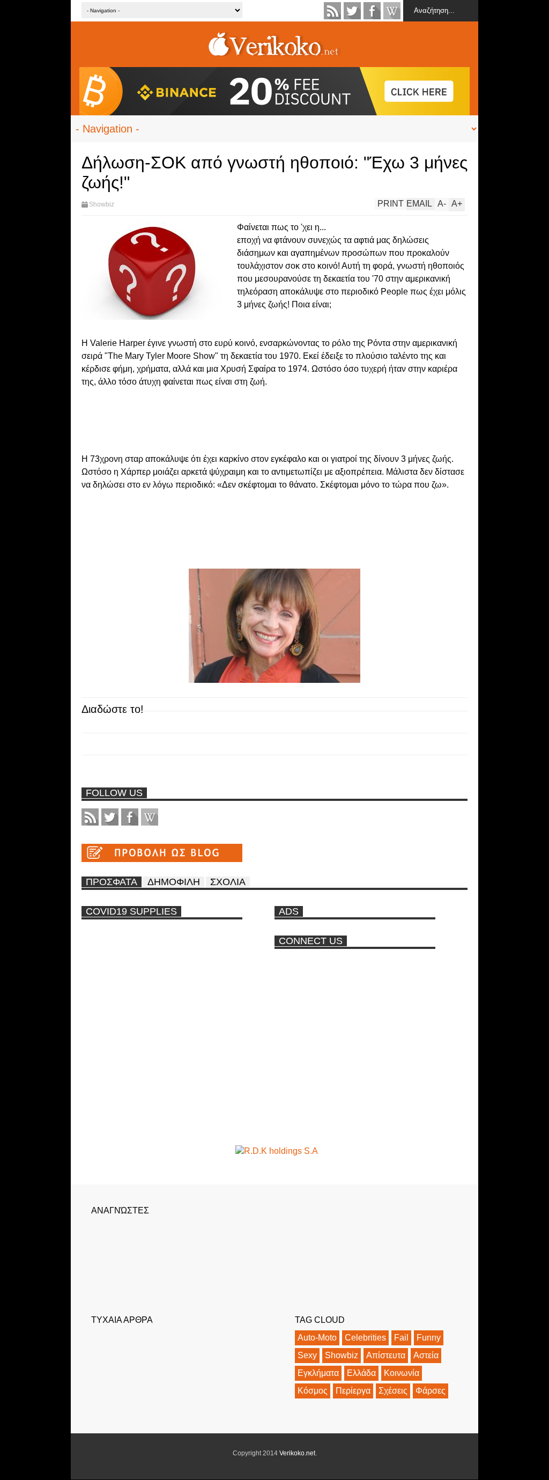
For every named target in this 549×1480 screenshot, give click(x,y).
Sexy (307, 1355)
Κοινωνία (401, 1373)
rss (332, 10)
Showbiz (101, 204)
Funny (429, 1337)
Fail (401, 1337)
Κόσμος (313, 1390)
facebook (372, 10)
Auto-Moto (317, 1337)
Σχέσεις (393, 1390)
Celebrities (365, 1337)
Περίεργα (353, 1390)
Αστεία (426, 1355)
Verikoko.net (297, 1453)
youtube (391, 10)
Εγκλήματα (318, 1373)
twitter (352, 10)
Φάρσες (431, 1390)
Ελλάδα (361, 1373)
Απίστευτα (385, 1355)
